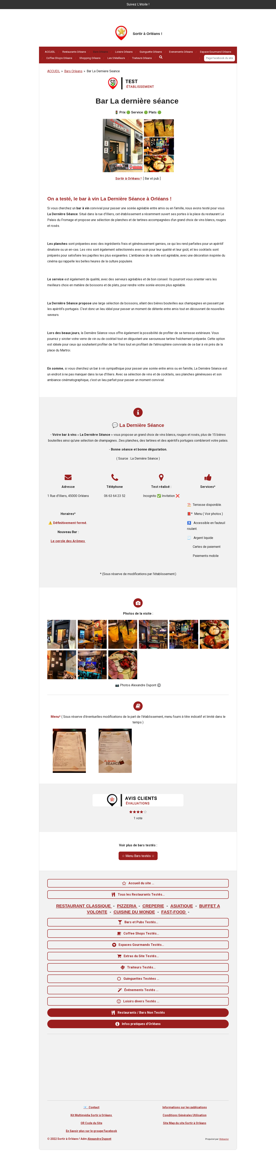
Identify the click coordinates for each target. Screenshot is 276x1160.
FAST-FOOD (174, 912)
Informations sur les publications (184, 1107)
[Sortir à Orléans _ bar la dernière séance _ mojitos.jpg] (122, 634)
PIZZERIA (127, 905)
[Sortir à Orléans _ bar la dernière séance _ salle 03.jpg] (61, 665)
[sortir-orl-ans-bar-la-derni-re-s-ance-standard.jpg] (61, 634)
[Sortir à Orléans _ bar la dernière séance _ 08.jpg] (92, 634)
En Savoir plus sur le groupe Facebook (91, 1131)
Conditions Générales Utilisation (184, 1115)
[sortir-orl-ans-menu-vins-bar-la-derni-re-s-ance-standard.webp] (69, 751)
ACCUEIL (53, 71)
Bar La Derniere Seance (103, 71)
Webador (224, 1139)
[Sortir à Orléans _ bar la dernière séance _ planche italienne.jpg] (214, 634)
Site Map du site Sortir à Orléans (184, 1123)
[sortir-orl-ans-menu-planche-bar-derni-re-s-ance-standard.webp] (115, 751)
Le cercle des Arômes (68, 541)
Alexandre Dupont (99, 1138)
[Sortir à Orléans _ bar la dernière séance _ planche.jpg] (122, 665)
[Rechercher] (161, 57)
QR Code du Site (91, 1123)
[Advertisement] (138, 1068)
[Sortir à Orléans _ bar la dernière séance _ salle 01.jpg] (184, 634)
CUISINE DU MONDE (134, 912)
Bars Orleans (73, 71)
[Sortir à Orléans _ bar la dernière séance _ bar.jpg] (92, 665)
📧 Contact (91, 1107)
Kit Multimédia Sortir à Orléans (92, 1115)
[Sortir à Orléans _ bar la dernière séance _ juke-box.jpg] (153, 634)
